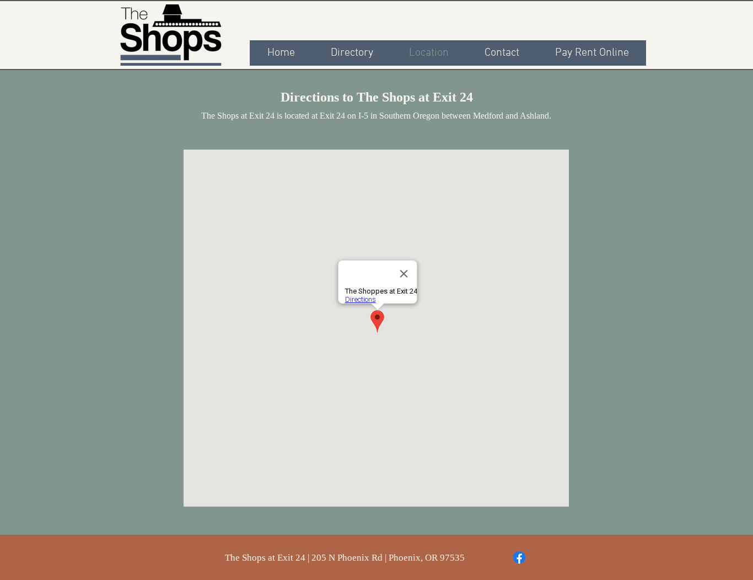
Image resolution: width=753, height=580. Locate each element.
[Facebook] (519, 557)
